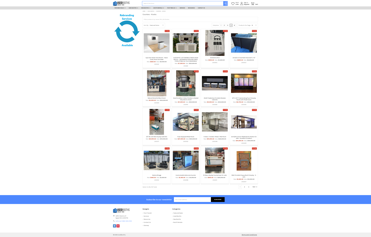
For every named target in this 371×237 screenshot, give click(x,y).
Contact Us (201, 8)
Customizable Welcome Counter (186, 175)
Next (254, 187)
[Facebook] (114, 225)
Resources (191, 8)
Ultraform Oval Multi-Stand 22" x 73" (244, 58)
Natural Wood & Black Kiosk (157, 98)
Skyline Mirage (156, 175)
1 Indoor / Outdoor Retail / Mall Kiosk (214, 137)
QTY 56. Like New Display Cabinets (156, 137)
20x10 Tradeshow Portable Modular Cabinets (215, 99)
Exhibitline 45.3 (215, 58)
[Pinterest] (118, 225)
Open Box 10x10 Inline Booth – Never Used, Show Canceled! (157, 58)
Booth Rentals (158, 8)
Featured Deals (119, 8)
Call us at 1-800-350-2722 (124, 221)
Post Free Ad (171, 8)
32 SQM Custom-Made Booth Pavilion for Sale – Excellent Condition (244, 137)
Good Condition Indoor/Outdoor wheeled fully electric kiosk (185, 99)
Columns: (216, 25)
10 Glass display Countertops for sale (215, 175)
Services (182, 8)
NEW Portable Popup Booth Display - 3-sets (243, 176)
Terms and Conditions (249, 235)
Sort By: (146, 25)
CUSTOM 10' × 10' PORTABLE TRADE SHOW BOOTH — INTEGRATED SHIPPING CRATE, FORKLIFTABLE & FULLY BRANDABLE (185, 59)
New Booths (145, 8)
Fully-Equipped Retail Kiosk (185, 137)
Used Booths (133, 8)
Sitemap (146, 225)
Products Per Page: (245, 25)
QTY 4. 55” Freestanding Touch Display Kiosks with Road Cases (244, 99)
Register (246, 4)
